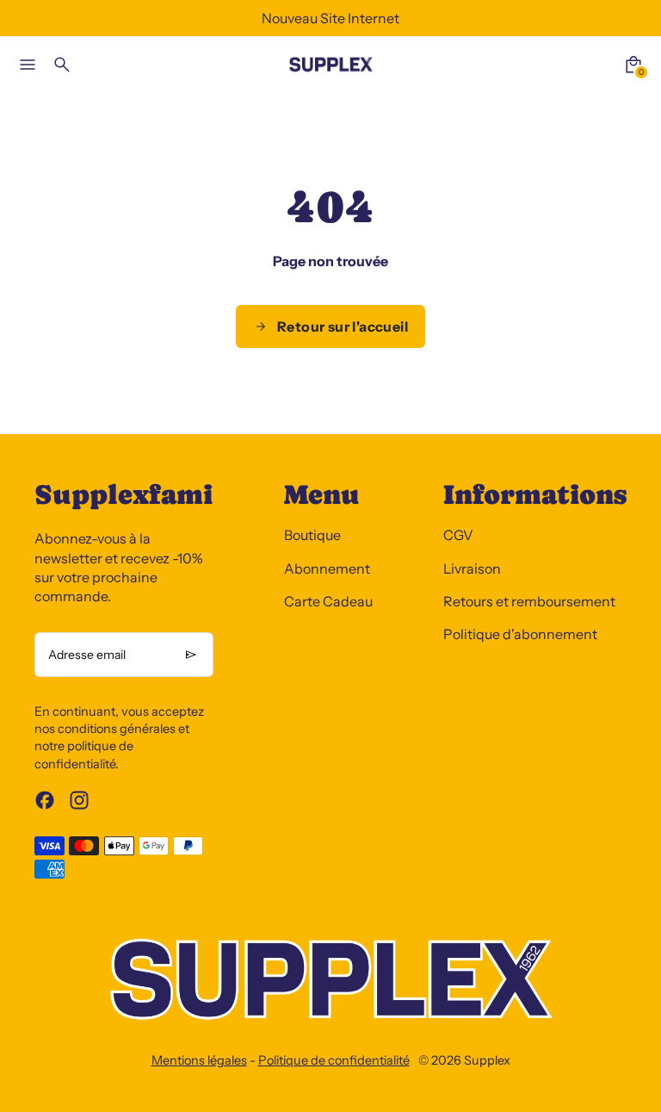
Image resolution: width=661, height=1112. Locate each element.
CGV (458, 535)
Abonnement (327, 568)
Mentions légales (199, 1060)
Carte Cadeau (328, 601)
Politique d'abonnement (520, 634)
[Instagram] (79, 800)
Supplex (487, 1060)
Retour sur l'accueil (342, 326)
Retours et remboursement (529, 601)
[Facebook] (44, 800)
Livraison (472, 568)
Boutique (312, 535)
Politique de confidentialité (334, 1060)
